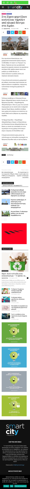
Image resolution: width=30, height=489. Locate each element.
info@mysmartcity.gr (18, 465)
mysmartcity (7, 28)
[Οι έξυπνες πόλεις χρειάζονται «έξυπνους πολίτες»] (6, 299)
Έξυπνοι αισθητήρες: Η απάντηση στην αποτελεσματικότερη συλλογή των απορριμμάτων (18, 203)
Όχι (12, 486)
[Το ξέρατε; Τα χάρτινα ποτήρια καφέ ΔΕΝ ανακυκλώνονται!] (6, 291)
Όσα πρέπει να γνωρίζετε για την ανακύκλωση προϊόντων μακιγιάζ (19, 307)
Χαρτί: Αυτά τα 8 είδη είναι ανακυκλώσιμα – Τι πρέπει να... (14, 275)
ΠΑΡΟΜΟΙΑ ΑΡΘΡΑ (8, 183)
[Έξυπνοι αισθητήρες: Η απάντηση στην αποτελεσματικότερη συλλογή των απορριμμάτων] (6, 202)
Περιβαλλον (9, 13)
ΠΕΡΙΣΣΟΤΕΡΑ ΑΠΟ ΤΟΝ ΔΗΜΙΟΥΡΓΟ (12, 185)
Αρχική (3, 11)
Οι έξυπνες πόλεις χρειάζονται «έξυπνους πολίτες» (17, 299)
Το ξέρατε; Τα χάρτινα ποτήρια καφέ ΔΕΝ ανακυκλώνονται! (17, 290)
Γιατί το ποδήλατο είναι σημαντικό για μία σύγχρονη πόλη (19, 316)
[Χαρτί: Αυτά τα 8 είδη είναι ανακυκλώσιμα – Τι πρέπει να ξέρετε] (15, 262)
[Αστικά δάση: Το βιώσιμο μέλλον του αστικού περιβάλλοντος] (6, 213)
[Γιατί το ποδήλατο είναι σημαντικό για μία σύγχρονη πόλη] (6, 316)
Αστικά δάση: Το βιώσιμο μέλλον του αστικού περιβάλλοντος (19, 213)
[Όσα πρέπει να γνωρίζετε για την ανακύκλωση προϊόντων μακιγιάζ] (6, 308)
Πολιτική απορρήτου (20, 486)
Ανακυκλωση (5, 270)
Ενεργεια (9, 11)
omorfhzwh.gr (10, 155)
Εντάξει (6, 486)
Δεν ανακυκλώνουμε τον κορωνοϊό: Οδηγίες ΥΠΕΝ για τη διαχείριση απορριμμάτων (8, 174)
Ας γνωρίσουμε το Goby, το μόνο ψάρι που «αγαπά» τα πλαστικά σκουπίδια (21, 174)
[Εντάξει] (28, 482)
